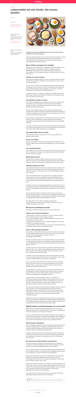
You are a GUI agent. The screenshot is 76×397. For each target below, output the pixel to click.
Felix (31, 378)
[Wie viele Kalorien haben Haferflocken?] (17, 29)
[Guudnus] (40, 2)
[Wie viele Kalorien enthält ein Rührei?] (17, 45)
